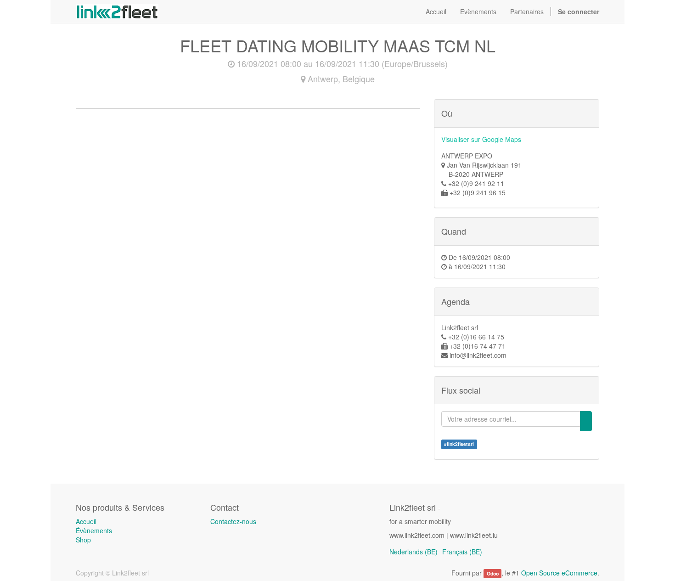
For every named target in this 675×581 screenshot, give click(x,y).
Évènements (94, 530)
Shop (83, 539)
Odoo (493, 573)
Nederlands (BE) (413, 551)
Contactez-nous (233, 521)
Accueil (86, 521)
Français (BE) (462, 551)
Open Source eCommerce (559, 572)
